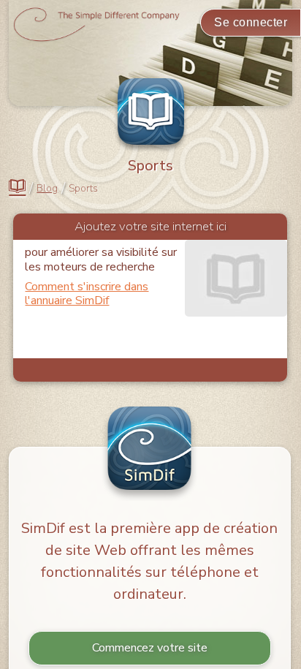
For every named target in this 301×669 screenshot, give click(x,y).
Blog (47, 188)
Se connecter (250, 22)
